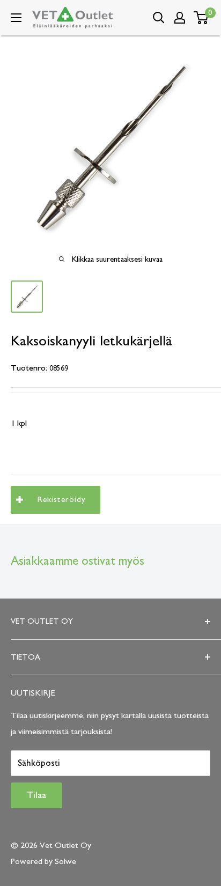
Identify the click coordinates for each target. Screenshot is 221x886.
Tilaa (36, 795)
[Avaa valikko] (16, 17)
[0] (201, 17)
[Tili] (179, 18)
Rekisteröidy (62, 500)
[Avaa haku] (159, 18)
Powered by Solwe (43, 861)
